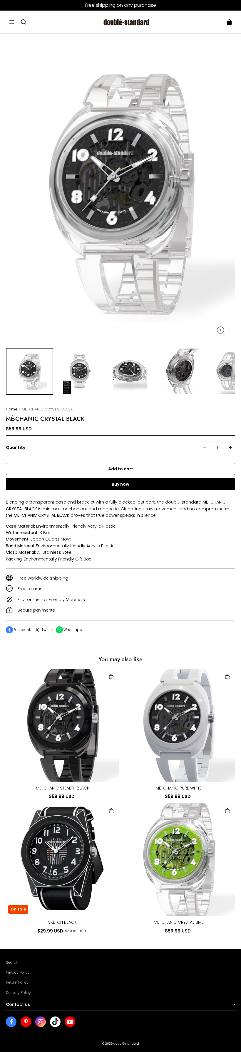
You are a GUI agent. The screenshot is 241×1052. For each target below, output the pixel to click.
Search (12, 962)
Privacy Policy (18, 972)
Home (12, 409)
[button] (12, 22)
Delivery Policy (18, 992)
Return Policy (17, 982)
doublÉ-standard (126, 1043)
